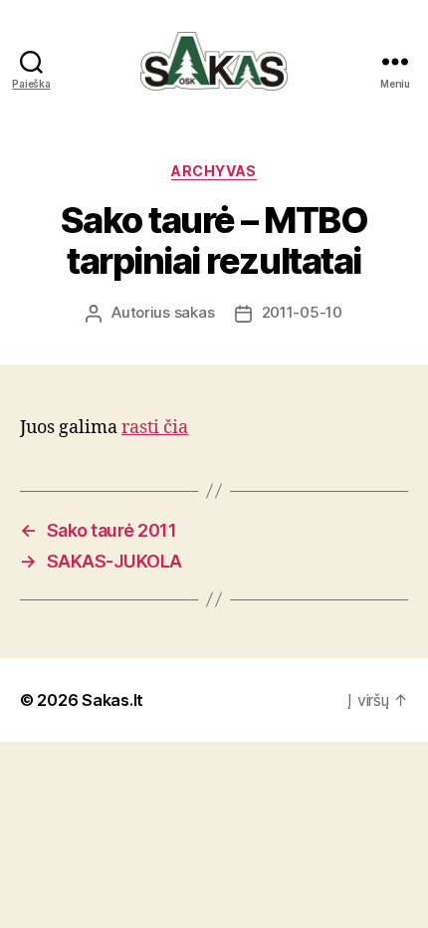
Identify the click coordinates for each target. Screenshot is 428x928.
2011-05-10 (302, 312)
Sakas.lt (112, 700)
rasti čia (154, 427)
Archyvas (213, 170)
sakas (194, 312)
